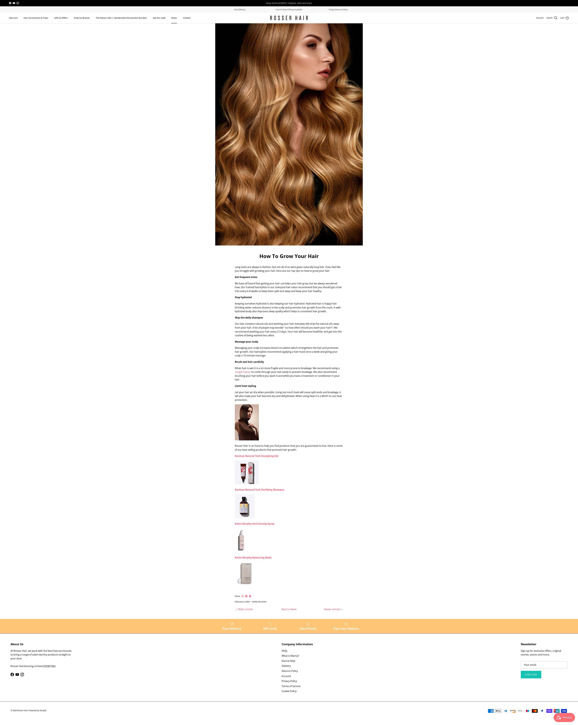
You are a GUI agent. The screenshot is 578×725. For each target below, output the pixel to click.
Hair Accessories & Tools (36, 17)
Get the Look (159, 17)
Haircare (13, 17)
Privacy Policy (289, 681)
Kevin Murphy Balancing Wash (253, 557)
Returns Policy (290, 671)
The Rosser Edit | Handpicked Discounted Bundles (121, 17)
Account (286, 676)
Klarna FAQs (288, 661)
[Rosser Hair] (289, 18)
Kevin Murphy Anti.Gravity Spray (254, 523)
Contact (187, 17)
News (174, 17)
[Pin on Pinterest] (250, 596)
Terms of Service (291, 686)
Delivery (286, 666)
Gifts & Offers (61, 17)
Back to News (289, 609)
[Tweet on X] (242, 596)
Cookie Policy (289, 691)
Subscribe (531, 674)
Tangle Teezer (243, 372)
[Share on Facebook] (246, 596)
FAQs (284, 650)
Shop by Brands (82, 17)
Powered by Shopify (37, 710)
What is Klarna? (290, 655)
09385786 (49, 666)
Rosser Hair (22, 710)
